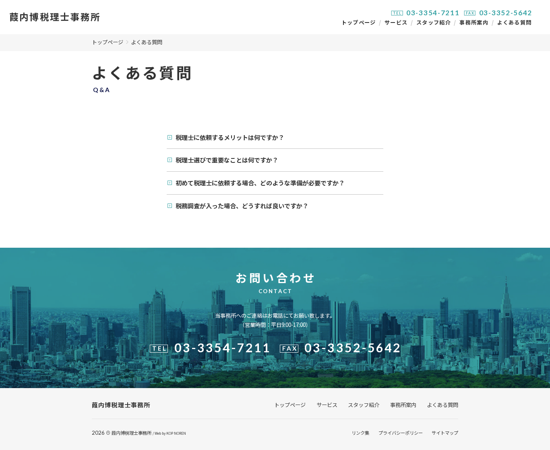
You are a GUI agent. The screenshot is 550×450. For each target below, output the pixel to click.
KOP (169, 433)
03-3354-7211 (433, 12)
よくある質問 (514, 22)
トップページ (358, 22)
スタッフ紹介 (433, 22)
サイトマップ (445, 432)
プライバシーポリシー (400, 432)
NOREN (180, 433)
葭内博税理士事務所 (131, 432)
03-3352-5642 (506, 12)
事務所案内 (473, 22)
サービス (396, 22)
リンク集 (360, 432)
